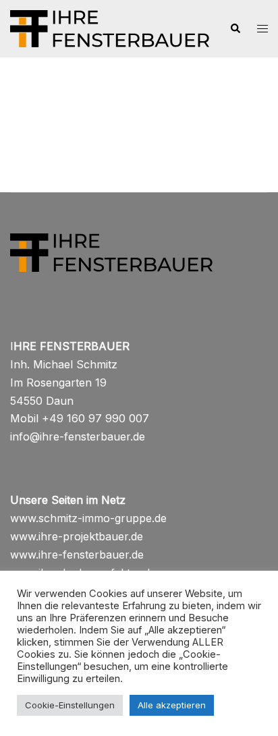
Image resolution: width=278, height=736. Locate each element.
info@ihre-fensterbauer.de (77, 436)
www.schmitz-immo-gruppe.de (88, 518)
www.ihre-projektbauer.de (76, 536)
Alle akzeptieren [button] (172, 705)
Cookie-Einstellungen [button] (70, 705)
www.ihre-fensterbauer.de (77, 554)
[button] (234, 29)
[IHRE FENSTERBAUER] (109, 27)
